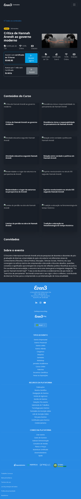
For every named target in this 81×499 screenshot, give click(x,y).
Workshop (40, 360)
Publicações (40, 387)
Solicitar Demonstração (40, 441)
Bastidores (4, 495)
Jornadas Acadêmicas (40, 363)
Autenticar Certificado (40, 450)
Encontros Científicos (40, 372)
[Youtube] (44, 302)
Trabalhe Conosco (7, 473)
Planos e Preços (40, 447)
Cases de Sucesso (40, 438)
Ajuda (40, 456)
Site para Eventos (40, 417)
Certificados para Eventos (40, 420)
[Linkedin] (36, 302)
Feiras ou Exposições (40, 375)
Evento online (40, 346)
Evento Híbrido (40, 349)
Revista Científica (40, 390)
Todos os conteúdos (13, 21)
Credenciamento (40, 423)
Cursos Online (40, 367)
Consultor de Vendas (40, 444)
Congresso (40, 352)
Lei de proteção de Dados (9, 487)
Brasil (41, 325)
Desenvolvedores (40, 453)
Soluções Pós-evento (40, 402)
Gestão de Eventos (40, 399)
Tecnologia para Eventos (40, 408)
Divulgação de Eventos (41, 393)
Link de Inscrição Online (40, 414)
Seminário (40, 358)
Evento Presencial (40, 343)
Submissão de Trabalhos (40, 405)
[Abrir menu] (74, 5)
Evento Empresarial (40, 340)
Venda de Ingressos (40, 396)
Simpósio (40, 355)
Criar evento (40, 435)
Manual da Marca (6, 478)
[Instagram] (40, 302)
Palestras (40, 369)
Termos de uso (6, 482)
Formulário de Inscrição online (40, 411)
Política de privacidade (8, 491)
